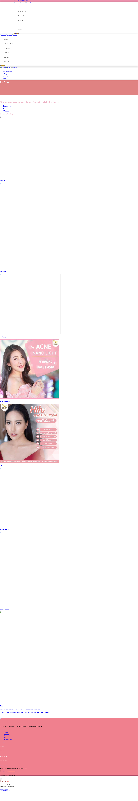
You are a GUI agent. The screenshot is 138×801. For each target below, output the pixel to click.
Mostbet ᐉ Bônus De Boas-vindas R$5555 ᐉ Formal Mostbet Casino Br (20, 709)
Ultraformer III (4, 609)
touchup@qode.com (4, 789)
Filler (1, 706)
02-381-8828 (19, 0)
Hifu (1, 465)
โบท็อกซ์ (2, 180)
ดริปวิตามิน (3, 337)
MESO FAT (3, 271)
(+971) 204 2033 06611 (5, 790)
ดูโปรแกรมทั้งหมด (8, 739)
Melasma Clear (4, 529)
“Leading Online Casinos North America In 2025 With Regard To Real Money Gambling (24, 712)
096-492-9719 (25, 0)
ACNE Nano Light (5, 401)
